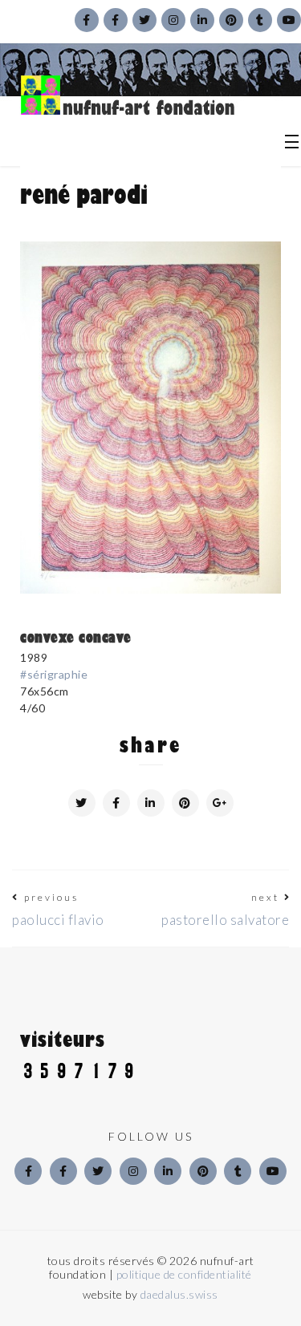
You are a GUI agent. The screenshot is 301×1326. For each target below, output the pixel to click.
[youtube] (273, 1171)
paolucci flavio (58, 919)
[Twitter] (98, 1171)
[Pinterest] (203, 1171)
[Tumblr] (237, 1171)
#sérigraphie (53, 674)
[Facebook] (28, 1171)
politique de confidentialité (184, 1274)
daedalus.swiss (179, 1294)
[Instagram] (133, 1171)
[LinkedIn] (167, 1171)
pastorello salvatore (225, 919)
